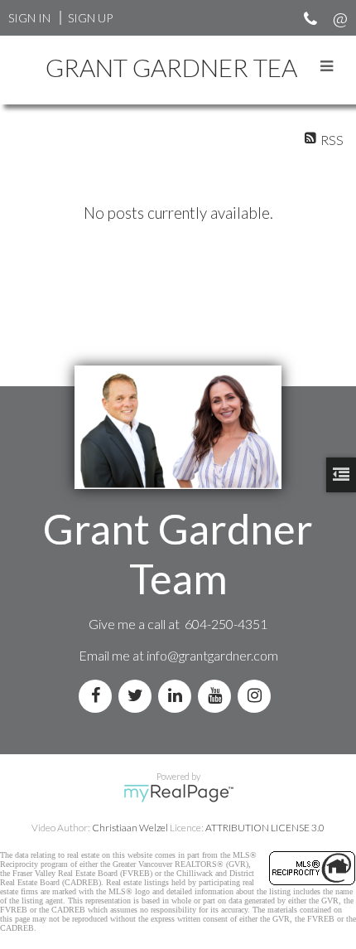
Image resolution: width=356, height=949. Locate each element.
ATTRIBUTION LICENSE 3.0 (265, 827)
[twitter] (138, 696)
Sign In (29, 18)
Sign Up (90, 18)
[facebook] (98, 696)
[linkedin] (178, 696)
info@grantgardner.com (212, 655)
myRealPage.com (178, 793)
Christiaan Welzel (130, 827)
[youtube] (218, 696)
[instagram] (257, 696)
